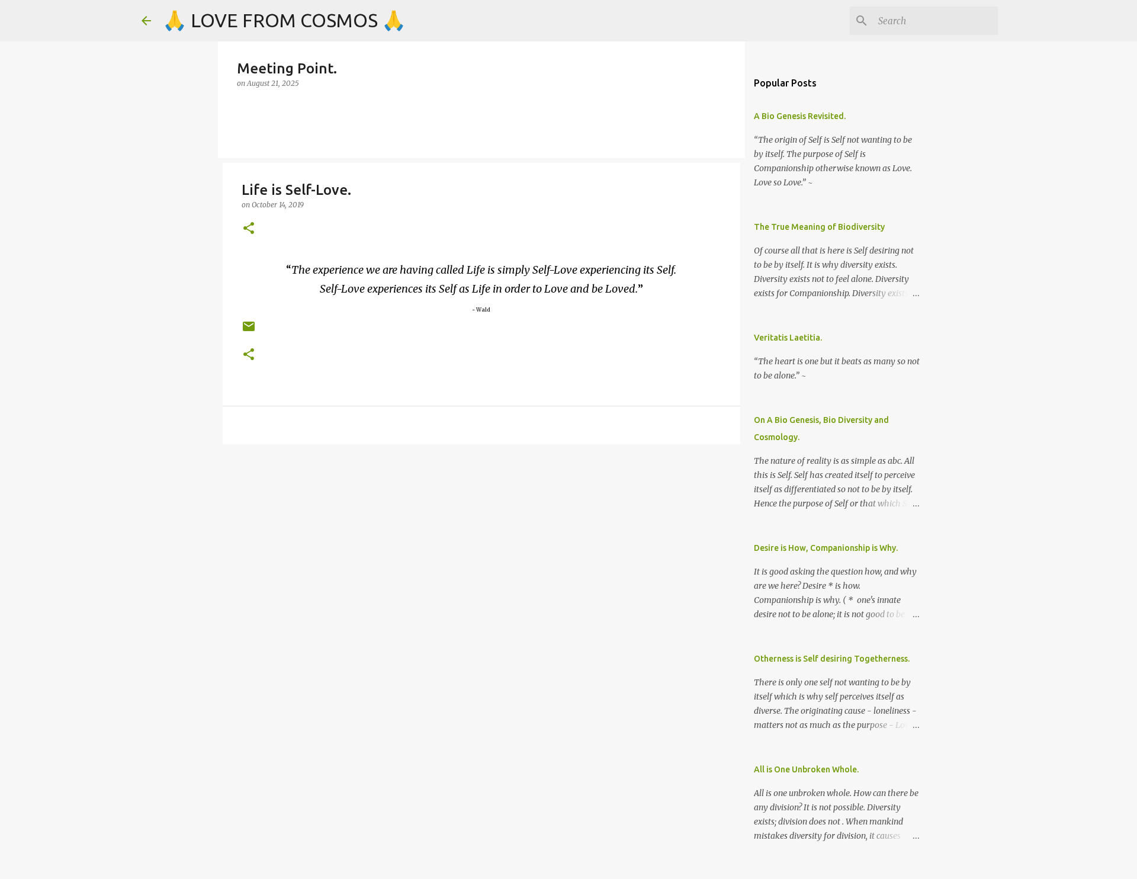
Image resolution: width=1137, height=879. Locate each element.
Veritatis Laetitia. (788, 337)
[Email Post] (249, 331)
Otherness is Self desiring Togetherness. (832, 658)
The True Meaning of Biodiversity (819, 227)
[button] (249, 229)
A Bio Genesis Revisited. (800, 116)
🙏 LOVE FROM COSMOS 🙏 (284, 20)
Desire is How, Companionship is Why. (826, 548)
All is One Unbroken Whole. (806, 769)
